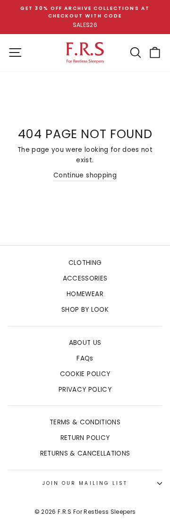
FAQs (84, 358)
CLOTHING (85, 262)
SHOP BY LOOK (85, 309)
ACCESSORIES (85, 278)
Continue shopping (85, 175)
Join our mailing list (85, 483)
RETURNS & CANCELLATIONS (85, 453)
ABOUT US (85, 342)
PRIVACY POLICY (85, 389)
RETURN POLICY (85, 437)
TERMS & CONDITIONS (85, 422)
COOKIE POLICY (85, 373)
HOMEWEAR (85, 294)
